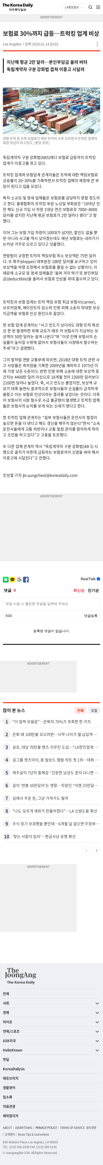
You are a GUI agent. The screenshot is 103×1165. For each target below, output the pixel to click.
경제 (6, 1012)
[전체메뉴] (98, 7)
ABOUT (7, 1128)
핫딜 (6, 1059)
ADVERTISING (23, 1128)
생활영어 (9, 1087)
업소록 (7, 1096)
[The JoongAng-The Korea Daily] (20, 976)
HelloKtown (12, 1049)
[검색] (90, 7)
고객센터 (10, 1134)
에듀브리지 (10, 1078)
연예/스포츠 (11, 1031)
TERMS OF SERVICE (72, 1128)
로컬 (94, 710)
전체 (80, 710)
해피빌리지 (10, 1115)
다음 (96, 850)
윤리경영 (91, 1128)
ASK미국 (9, 1040)
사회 (6, 1003)
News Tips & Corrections (33, 1134)
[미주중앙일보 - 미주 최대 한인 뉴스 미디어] (17, 7)
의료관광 (9, 1106)
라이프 (7, 1021)
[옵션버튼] (97, 44)
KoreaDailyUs (14, 1068)
